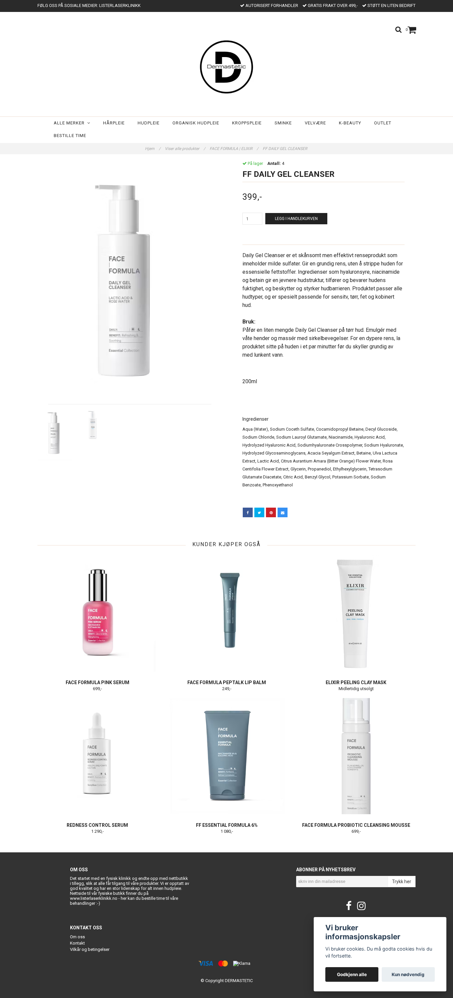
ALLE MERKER (70, 122)
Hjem (153, 148)
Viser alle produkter (185, 148)
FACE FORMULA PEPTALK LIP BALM (226, 682)
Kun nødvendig (408, 974)
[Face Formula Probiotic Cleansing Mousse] (356, 756)
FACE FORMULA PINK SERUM (97, 682)
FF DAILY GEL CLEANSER (285, 148)
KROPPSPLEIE (247, 122)
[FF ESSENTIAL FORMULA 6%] (227, 756)
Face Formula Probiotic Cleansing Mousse (356, 825)
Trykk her (401, 881)
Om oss (77, 936)
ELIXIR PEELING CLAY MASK (356, 682)
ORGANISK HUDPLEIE (195, 122)
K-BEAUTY (350, 122)
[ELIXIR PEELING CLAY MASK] (356, 613)
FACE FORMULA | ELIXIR (234, 148)
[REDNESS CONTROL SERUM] (97, 756)
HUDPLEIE (149, 122)
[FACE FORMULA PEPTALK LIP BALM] (227, 613)
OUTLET (382, 122)
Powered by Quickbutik (227, 986)
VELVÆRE (315, 122)
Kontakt (77, 943)
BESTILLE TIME (70, 135)
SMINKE (283, 122)
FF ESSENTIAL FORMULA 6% (227, 825)
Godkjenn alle (352, 974)
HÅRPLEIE (114, 122)
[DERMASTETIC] (226, 66)
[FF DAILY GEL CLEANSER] (129, 283)
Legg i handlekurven (296, 218)
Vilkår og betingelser (89, 949)
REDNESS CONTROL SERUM (97, 825)
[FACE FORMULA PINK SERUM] (97, 613)
